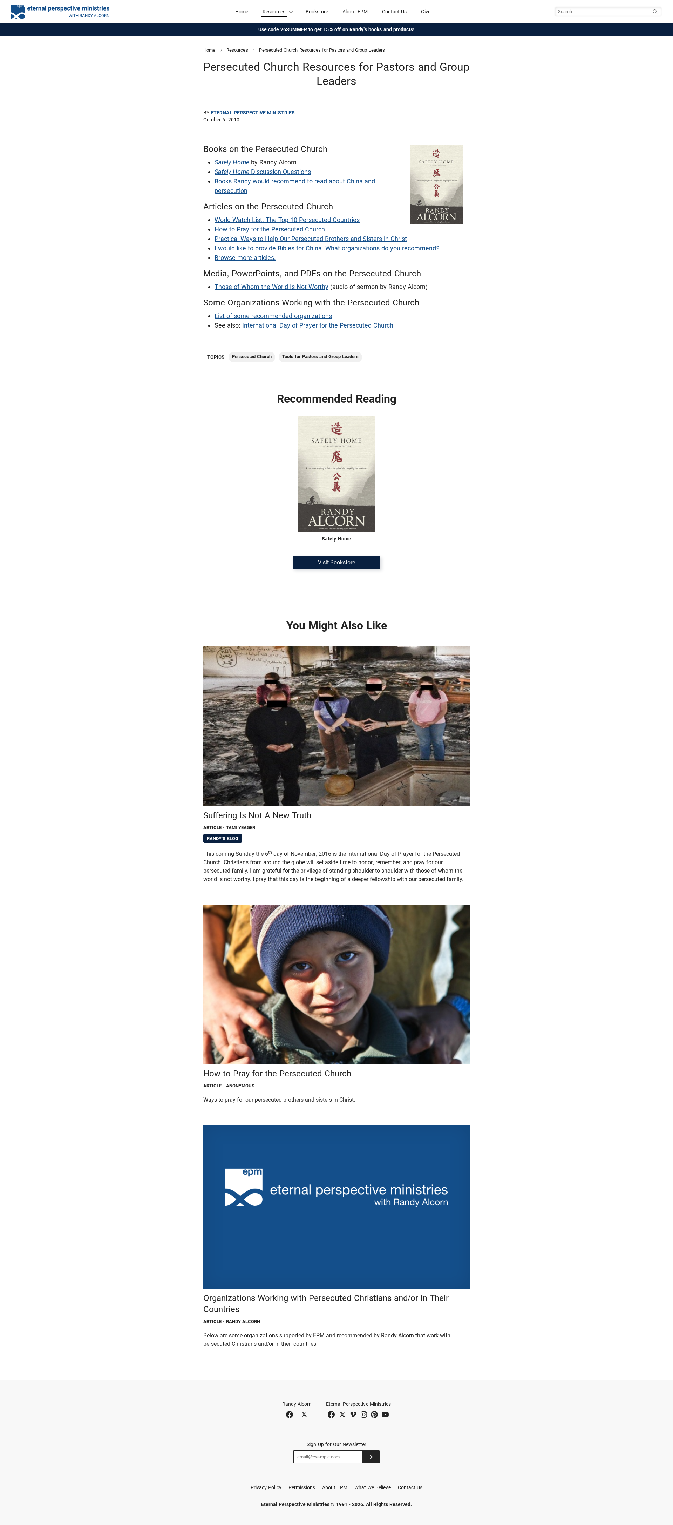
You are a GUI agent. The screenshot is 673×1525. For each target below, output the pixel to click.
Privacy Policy (266, 1487)
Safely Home (232, 162)
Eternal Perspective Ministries (253, 112)
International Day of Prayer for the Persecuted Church (317, 325)
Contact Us (394, 11)
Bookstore (317, 11)
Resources (237, 50)
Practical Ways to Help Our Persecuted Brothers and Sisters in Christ (311, 238)
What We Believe (372, 1487)
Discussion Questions (263, 171)
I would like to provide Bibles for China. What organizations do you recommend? (327, 248)
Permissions (301, 1487)
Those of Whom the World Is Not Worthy (271, 286)
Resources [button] (274, 11)
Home (241, 11)
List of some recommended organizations (273, 316)
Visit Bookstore (336, 562)
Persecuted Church (252, 356)
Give (425, 11)
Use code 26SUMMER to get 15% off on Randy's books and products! (336, 29)
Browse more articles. (245, 257)
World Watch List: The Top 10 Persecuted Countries (287, 219)
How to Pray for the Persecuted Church (270, 229)
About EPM (355, 11)
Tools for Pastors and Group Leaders (320, 356)
